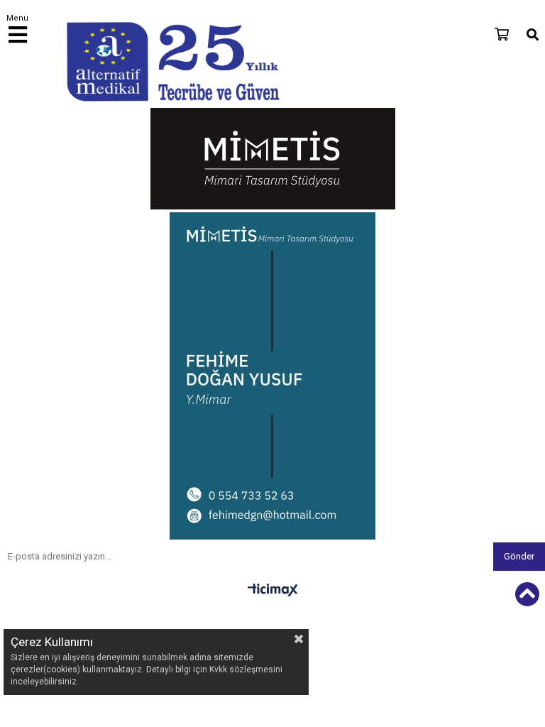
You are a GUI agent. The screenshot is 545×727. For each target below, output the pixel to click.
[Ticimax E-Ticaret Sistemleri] (273, 591)
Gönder (519, 556)
